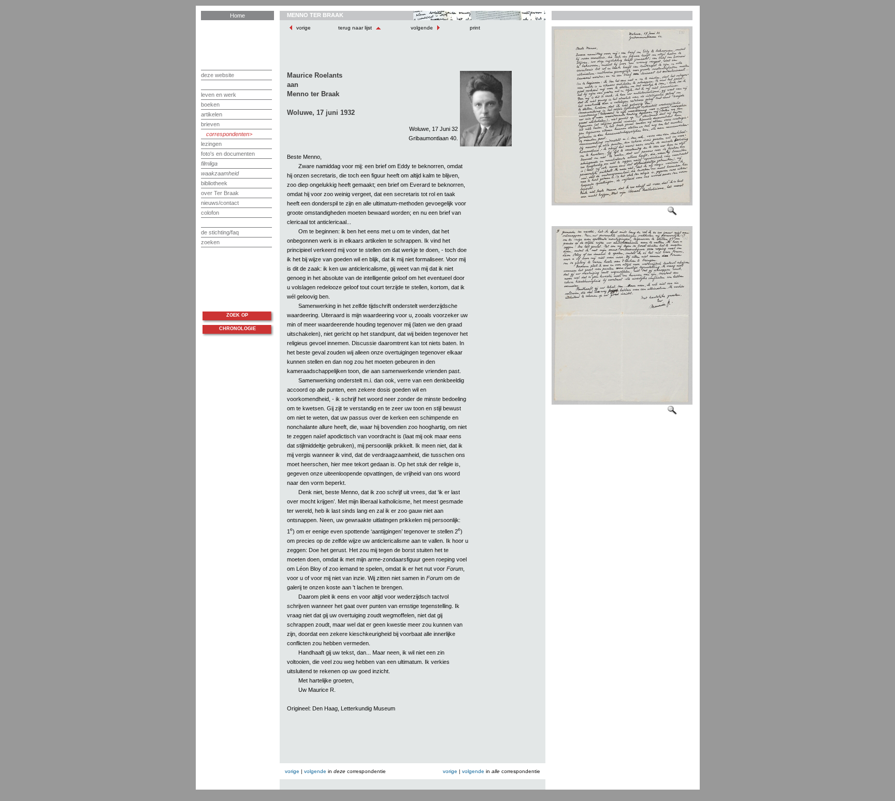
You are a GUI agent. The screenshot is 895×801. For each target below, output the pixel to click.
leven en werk (218, 95)
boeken (210, 104)
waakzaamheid (220, 173)
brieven (210, 124)
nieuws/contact (220, 203)
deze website (217, 75)
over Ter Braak (220, 193)
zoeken (210, 242)
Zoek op (237, 315)
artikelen (211, 114)
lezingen (211, 144)
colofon (210, 213)
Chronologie (237, 328)
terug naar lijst (355, 28)
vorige (303, 28)
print (474, 28)
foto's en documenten (228, 154)
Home (237, 15)
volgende (422, 28)
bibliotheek (214, 183)
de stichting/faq (220, 232)
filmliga (209, 163)
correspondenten (227, 134)
